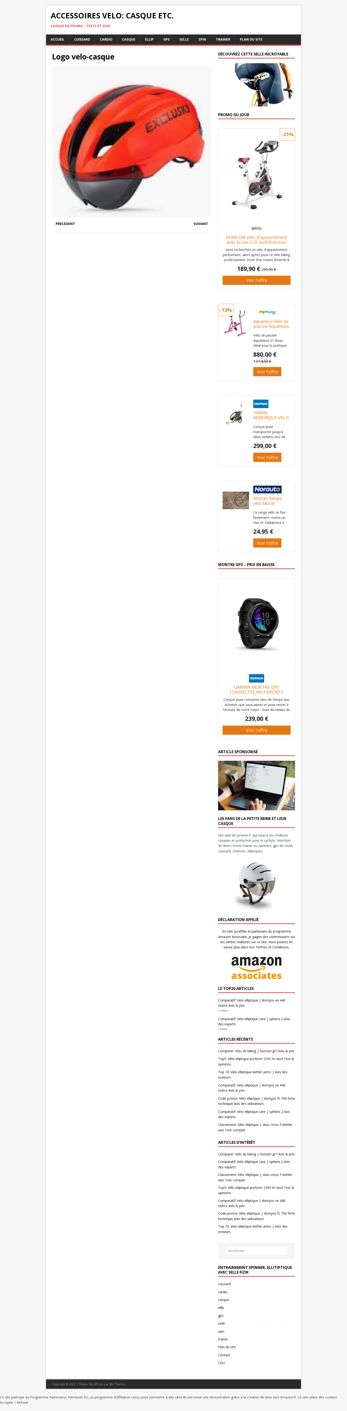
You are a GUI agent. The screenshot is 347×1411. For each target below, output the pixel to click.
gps (166, 39)
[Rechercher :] (256, 1250)
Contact (224, 1355)
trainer (223, 39)
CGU (221, 1362)
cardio (106, 39)
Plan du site (251, 39)
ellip (149, 39)
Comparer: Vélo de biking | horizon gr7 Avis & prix (256, 1051)
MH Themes (117, 1384)
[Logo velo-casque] (132, 214)
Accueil (57, 39)
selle (184, 39)
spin (202, 39)
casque (128, 39)
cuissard (82, 39)
